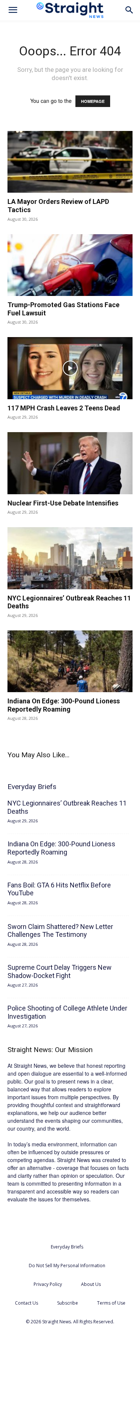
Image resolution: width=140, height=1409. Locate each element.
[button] (13, 10)
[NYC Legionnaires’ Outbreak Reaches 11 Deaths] (70, 558)
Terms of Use (111, 1303)
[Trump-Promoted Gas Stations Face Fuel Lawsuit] (70, 265)
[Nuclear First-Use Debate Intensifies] (70, 463)
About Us (91, 1284)
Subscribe (67, 1303)
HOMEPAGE (93, 101)
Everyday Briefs (67, 1247)
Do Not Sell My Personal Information (67, 1265)
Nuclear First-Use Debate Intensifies (62, 503)
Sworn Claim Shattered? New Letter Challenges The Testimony (60, 931)
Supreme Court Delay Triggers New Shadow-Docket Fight (59, 971)
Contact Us (26, 1303)
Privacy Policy (48, 1284)
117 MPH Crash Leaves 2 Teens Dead (63, 408)
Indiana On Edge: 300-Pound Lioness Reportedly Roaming (63, 705)
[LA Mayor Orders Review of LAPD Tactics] (70, 162)
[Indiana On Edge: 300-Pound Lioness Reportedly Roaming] (70, 661)
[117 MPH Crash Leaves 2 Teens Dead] (70, 368)
